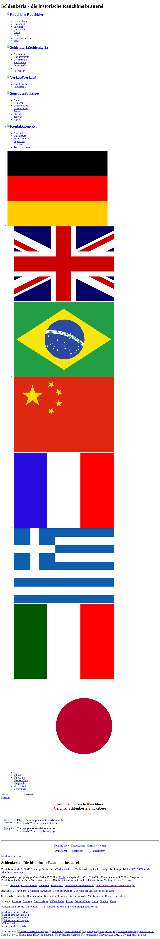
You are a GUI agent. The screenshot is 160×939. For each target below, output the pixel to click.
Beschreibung (20, 21)
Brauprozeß (19, 24)
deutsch (76, 931)
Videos (17, 119)
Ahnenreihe (19, 54)
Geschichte (19, 29)
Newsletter (19, 144)
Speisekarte (19, 71)
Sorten (17, 35)
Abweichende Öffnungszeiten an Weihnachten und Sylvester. (101, 880)
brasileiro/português (38, 931)
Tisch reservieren (22, 147)
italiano (150, 931)
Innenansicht (20, 65)
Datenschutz (20, 135)
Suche (95, 901)
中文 (59, 931)
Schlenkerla (38, 47)
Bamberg (18, 103)
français (111, 931)
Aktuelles (18, 100)
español (94, 934)
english (93, 931)
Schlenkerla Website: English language (36, 831)
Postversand (20, 86)
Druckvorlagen (21, 105)
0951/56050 (137, 869)
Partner (17, 111)
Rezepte (18, 68)
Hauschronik (20, 62)
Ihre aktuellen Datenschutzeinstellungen (115, 885)
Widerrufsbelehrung (56, 906)
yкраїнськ (141, 934)
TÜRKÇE (117, 934)
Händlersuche (20, 84)
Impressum (19, 141)
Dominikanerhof (9, 880)
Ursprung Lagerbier (23, 38)
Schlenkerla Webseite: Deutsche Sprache (37, 823)
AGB (42, 906)
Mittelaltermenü (95, 896)
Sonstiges (32, 93)
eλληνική (132, 931)
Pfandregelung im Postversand (83, 906)
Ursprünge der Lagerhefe (86, 890)
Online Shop (61, 850)
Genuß (17, 32)
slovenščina (74, 934)
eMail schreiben (21, 138)
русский (50, 934)
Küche (62, 877)
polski (31, 934)
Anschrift (18, 133)
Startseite (18, 114)
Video (113, 901)
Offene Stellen (21, 108)
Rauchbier (35, 14)
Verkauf (29, 77)
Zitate (16, 40)
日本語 (15, 934)
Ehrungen (18, 26)
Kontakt (30, 126)
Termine (18, 117)
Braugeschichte (21, 57)
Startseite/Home (82, 901)
